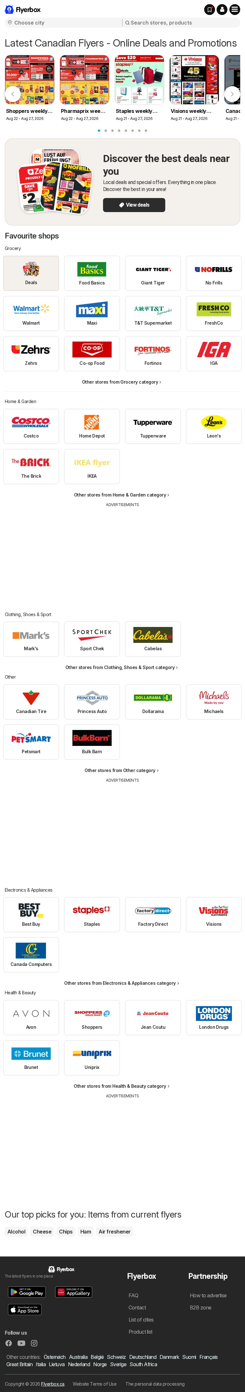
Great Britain (19, 1364)
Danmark (169, 1357)
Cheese (42, 1231)
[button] (222, 9)
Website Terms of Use (94, 1384)
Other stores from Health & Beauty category (120, 1086)
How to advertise (208, 1295)
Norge (100, 1364)
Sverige (118, 1364)
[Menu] (234, 9)
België (97, 1357)
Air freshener (114, 1231)
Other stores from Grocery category (120, 382)
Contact (137, 1307)
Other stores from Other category (120, 770)
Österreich (55, 1357)
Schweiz (116, 1357)
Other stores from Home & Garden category (120, 494)
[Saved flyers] (209, 9)
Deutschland (142, 1357)
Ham (85, 1231)
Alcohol (16, 1231)
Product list (140, 1332)
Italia (41, 1364)
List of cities (141, 1319)
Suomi (189, 1357)
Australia (78, 1357)
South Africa (143, 1364)
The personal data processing (155, 1384)
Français (208, 1357)
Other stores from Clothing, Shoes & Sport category (120, 667)
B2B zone (201, 1307)
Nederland (79, 1364)
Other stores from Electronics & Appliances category (119, 983)
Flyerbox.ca (52, 1384)
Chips (65, 1231)
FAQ (133, 1295)
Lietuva (56, 1364)
